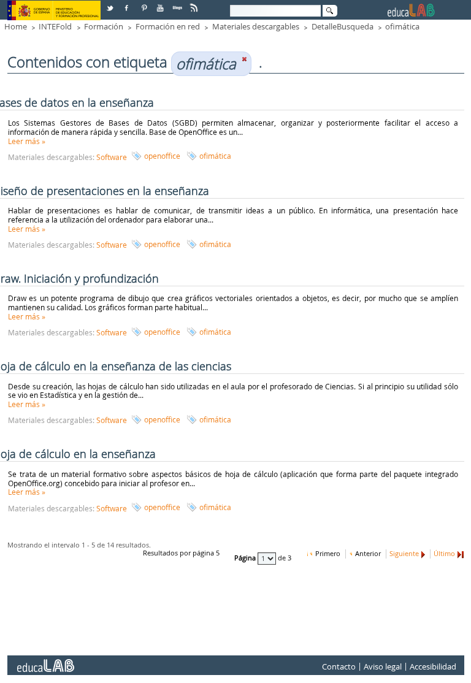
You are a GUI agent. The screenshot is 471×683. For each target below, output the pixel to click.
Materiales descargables (255, 26)
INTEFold (55, 26)
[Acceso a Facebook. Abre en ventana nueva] (128, 3)
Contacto (339, 666)
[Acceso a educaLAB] (44, 660)
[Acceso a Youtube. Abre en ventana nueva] (161, 3)
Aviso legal (383, 666)
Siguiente (404, 553)
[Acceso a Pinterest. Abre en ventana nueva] (145, 3)
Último (444, 553)
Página (246, 558)
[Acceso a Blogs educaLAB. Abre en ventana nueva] (178, 3)
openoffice (162, 156)
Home (15, 26)
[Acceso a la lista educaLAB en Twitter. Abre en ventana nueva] (111, 3)
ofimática (402, 26)
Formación (103, 26)
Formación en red (168, 26)
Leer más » (26, 141)
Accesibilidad (433, 666)
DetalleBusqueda (342, 26)
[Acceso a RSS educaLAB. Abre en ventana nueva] (195, 3)
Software (111, 157)
